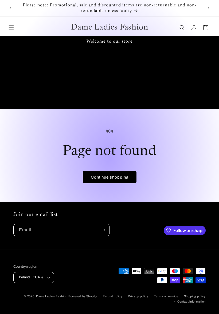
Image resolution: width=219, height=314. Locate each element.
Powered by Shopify (82, 296)
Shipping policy (195, 296)
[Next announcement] (208, 8)
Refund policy (112, 296)
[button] (11, 28)
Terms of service (166, 296)
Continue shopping (109, 177)
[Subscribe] (103, 230)
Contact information (191, 301)
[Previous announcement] (10, 8)
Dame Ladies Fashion (51, 296)
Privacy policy (138, 296)
